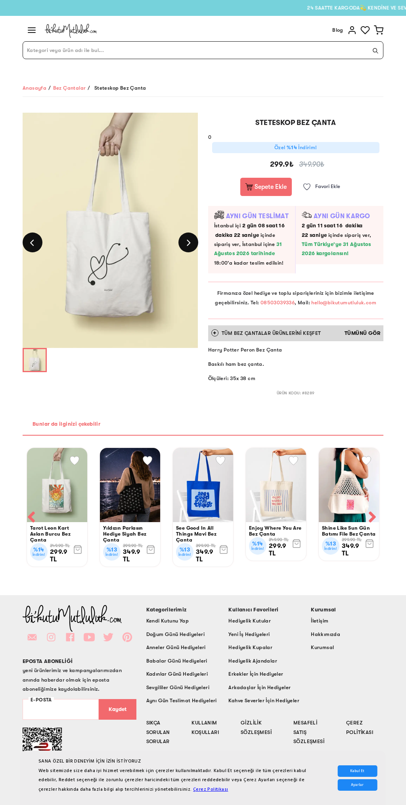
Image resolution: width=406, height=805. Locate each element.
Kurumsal (322, 647)
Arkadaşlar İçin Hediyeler (259, 687)
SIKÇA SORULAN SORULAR (158, 732)
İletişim (319, 621)
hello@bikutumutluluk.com (343, 302)
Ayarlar (357, 785)
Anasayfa (34, 88)
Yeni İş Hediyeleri (249, 634)
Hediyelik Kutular (249, 621)
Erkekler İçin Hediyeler (255, 674)
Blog (337, 30)
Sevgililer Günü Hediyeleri (177, 687)
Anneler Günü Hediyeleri (176, 647)
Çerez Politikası (210, 789)
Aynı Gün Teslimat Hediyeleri (181, 700)
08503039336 (277, 302)
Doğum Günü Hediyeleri (175, 634)
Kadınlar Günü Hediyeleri (177, 674)
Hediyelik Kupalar (250, 647)
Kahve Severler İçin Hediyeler (263, 700)
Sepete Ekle (270, 186)
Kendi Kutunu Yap (167, 621)
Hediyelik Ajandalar (252, 661)
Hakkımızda (325, 634)
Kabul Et (357, 771)
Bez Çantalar (69, 88)
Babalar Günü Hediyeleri (176, 661)
